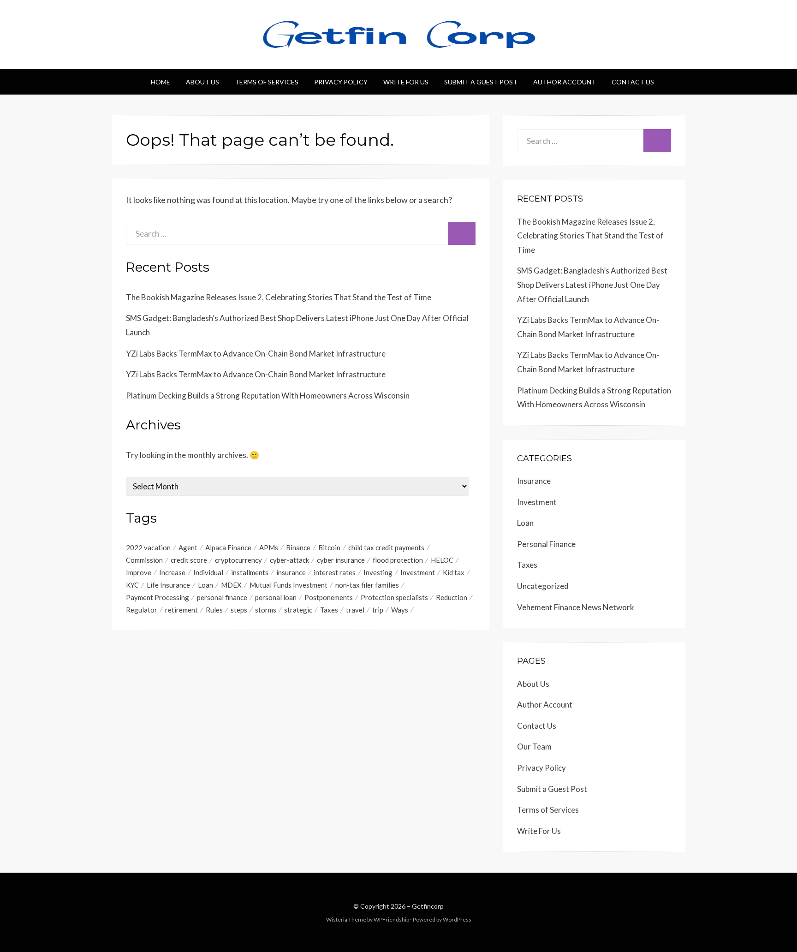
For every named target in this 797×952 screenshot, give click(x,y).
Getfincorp (428, 906)
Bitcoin (329, 547)
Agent (187, 547)
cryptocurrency (238, 560)
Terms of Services (266, 82)
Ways (399, 610)
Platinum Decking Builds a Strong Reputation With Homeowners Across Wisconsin (268, 395)
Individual (208, 572)
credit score (189, 560)
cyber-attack (289, 560)
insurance (291, 572)
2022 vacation (148, 547)
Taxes (329, 610)
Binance (298, 547)
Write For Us (405, 82)
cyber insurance (341, 560)
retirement (181, 610)
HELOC (442, 560)
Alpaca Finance (228, 547)
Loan (205, 585)
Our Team (534, 746)
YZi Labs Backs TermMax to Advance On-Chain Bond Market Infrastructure (256, 353)
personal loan (276, 597)
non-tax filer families (367, 585)
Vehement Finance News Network (575, 607)
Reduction (451, 597)
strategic (298, 610)
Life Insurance (168, 585)
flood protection (398, 560)
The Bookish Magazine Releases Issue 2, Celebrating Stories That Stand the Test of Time (278, 297)
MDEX (231, 585)
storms (265, 610)
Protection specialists (394, 597)
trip (377, 610)
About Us (202, 82)
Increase (172, 572)
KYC (132, 585)
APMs (268, 547)
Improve (138, 572)
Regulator (141, 610)
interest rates (335, 572)
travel (355, 610)
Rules (214, 610)
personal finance (222, 597)
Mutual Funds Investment (288, 585)
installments (249, 572)
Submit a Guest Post (480, 82)
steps (239, 610)
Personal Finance (546, 544)
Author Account (564, 82)
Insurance (534, 481)
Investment (417, 572)
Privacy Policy (341, 82)
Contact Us (633, 82)
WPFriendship (391, 919)
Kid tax (453, 572)
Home (160, 82)
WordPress (457, 919)
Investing (378, 572)
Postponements (328, 597)
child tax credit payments (386, 547)
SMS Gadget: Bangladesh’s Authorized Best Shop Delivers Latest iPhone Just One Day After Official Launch (592, 284)
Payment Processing (157, 597)
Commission (144, 560)
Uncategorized (543, 586)
